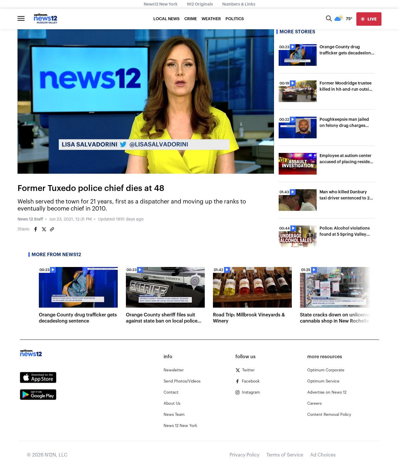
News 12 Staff (30, 219)
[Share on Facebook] (35, 229)
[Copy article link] (52, 229)
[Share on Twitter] (43, 229)
